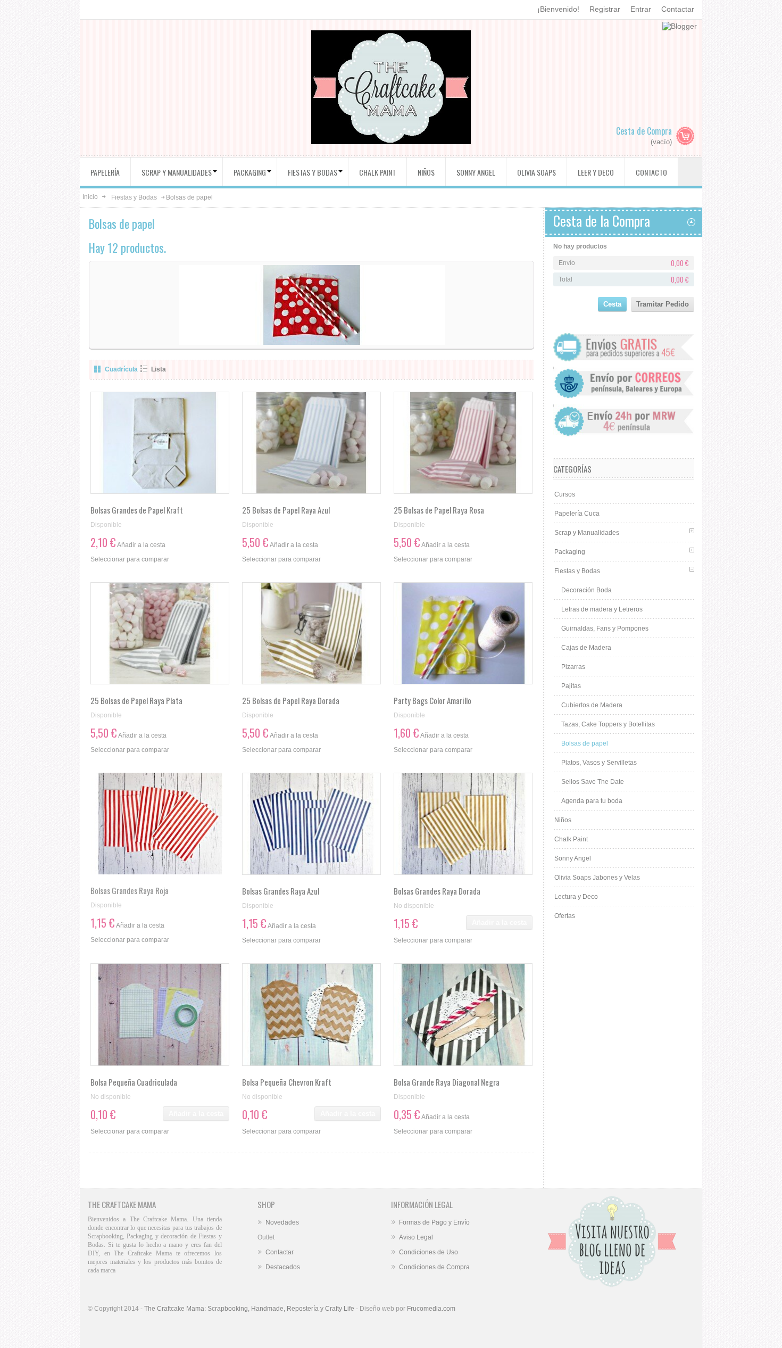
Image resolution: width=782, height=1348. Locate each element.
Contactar (677, 9)
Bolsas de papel (584, 743)
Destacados (282, 1267)
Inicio (90, 197)
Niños (562, 820)
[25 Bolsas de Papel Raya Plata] (159, 633)
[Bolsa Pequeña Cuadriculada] (159, 1014)
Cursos (564, 494)
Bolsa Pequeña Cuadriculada (133, 1082)
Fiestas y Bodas (134, 197)
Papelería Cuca (577, 513)
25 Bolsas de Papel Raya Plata (136, 700)
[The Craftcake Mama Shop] (391, 89)
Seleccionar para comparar (129, 559)
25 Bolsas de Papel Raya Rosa (439, 510)
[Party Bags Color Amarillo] (463, 633)
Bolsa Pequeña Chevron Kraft (286, 1082)
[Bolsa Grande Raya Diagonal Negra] (463, 1014)
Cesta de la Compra (601, 220)
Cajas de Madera (586, 647)
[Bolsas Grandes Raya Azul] (311, 824)
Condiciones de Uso (428, 1252)
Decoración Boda (586, 590)
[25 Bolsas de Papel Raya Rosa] (463, 443)
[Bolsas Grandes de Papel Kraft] (159, 443)
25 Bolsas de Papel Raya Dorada (290, 700)
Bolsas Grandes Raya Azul (280, 891)
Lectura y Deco (576, 896)
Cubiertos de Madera (591, 705)
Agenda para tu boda (591, 801)
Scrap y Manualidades (586, 532)
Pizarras (573, 667)
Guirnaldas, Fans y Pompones (604, 628)
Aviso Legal (416, 1237)
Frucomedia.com (431, 1308)
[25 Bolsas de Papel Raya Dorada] (311, 633)
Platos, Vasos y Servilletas (599, 762)
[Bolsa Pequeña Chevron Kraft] (311, 1014)
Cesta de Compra (644, 131)
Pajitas (571, 686)
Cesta (612, 304)
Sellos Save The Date (592, 781)
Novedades (282, 1222)
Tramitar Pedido (662, 304)
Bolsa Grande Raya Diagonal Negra (447, 1082)
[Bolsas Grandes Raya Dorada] (463, 824)
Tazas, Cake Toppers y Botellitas (608, 724)
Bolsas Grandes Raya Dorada (437, 891)
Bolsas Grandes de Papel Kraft (136, 510)
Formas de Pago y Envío (434, 1222)
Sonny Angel (572, 858)
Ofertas (564, 916)
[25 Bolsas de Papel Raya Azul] (311, 443)
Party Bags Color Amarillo (432, 700)
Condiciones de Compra (434, 1267)
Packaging (569, 552)
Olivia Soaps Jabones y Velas (597, 877)
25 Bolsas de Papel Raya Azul (286, 510)
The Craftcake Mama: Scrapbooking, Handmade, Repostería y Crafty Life (249, 1308)
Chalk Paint (571, 839)
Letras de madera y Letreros (602, 609)
